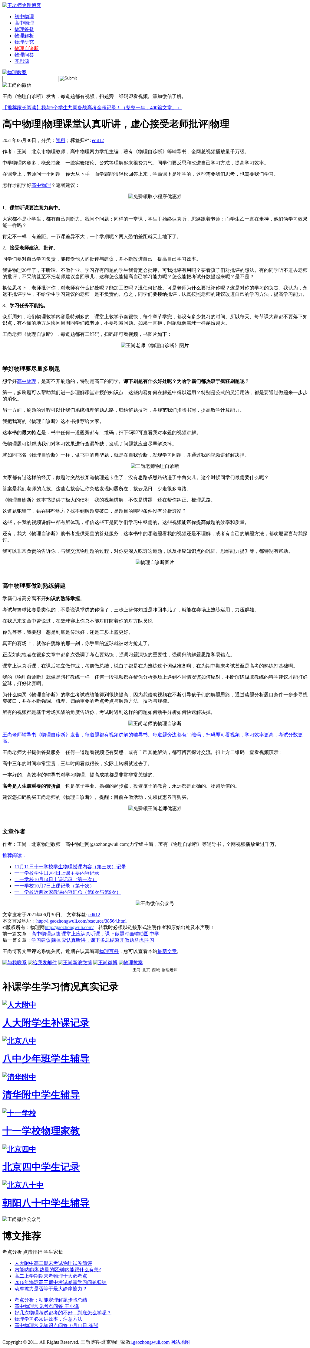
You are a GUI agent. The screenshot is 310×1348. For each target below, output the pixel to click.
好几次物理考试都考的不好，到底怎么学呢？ (63, 1312)
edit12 (98, 140)
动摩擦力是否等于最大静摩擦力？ (51, 1288)
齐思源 (22, 61)
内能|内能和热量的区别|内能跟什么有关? (58, 1269)
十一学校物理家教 (41, 1130)
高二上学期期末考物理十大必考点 (51, 1276)
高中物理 (24, 22)
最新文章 (167, 951)
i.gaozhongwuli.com (150, 1342)
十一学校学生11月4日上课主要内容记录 (57, 873)
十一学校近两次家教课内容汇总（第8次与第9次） (68, 892)
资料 (60, 140)
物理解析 (24, 35)
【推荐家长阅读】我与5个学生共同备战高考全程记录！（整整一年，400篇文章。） (92, 107)
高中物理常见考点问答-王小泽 (47, 1306)
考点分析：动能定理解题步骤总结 (51, 1299)
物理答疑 (24, 29)
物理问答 (24, 54)
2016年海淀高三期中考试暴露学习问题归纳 (61, 1282)
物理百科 (109, 951)
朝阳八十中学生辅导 (46, 1203)
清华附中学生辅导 (41, 1094)
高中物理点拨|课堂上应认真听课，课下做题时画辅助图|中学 (95, 933)
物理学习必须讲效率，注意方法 (48, 1319)
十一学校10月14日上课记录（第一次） (56, 879)
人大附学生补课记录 (46, 1022)
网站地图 (180, 1342)
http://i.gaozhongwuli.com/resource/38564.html (81, 921)
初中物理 (24, 16)
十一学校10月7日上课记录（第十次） (54, 885)
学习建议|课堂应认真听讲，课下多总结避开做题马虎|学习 (92, 940)
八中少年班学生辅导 (46, 1058)
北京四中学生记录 (41, 1166)
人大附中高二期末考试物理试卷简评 (53, 1263)
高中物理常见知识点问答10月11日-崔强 (56, 1325)
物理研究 (24, 42)
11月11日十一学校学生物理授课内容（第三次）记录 (70, 866)
